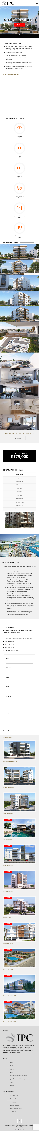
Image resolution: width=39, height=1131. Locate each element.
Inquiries (12, 1082)
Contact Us (12, 1086)
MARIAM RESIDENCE (8, 892)
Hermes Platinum (14, 1105)
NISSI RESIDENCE (7, 840)
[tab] (19, 474)
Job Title (8, 668)
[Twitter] (18, 1129)
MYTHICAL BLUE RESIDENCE (10, 1022)
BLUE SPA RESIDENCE (8, 970)
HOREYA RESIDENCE (8, 788)
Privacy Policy (19, 1127)
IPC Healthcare (13, 1102)
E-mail (7, 677)
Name (7, 658)
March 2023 (19, 481)
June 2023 (19, 474)
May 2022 (19, 492)
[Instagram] (23, 1129)
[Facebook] (16, 1129)
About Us (12, 1066)
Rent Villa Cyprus (14, 1112)
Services (12, 1072)
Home (11, 1063)
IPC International (14, 1099)
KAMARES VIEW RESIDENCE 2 (10, 762)
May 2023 (19, 478)
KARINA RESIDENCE (8, 918)
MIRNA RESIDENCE (8, 814)
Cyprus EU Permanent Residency (18, 1076)
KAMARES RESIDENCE (8, 944)
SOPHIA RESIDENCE (8, 866)
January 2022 (19, 506)
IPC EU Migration (14, 1096)
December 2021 (19, 509)
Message (8, 696)
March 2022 (19, 499)
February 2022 (19, 502)
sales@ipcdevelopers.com (12, 650)
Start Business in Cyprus (16, 1109)
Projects (12, 1069)
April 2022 (19, 495)
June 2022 (19, 488)
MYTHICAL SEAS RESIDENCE (10, 996)
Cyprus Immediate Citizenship (17, 1079)
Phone (8, 687)
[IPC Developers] (8, 3)
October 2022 (19, 485)
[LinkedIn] (21, 1129)
